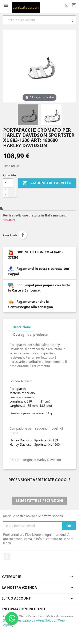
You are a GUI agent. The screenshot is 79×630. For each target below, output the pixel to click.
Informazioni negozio (23, 609)
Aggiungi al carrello (46, 182)
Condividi (23, 234)
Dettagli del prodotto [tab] (30, 334)
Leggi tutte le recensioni (39, 500)
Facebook (7, 556)
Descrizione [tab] (22, 327)
